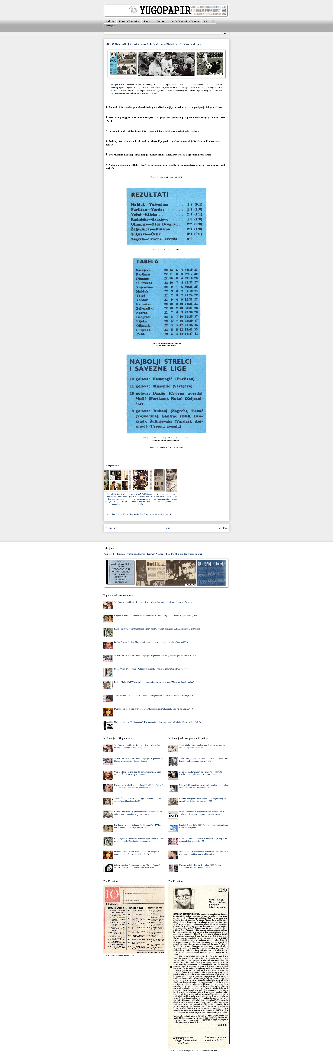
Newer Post (111, 527)
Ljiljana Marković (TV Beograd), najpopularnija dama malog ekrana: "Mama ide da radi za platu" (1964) (157, 682)
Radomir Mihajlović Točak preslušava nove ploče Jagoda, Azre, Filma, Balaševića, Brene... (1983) (202, 799)
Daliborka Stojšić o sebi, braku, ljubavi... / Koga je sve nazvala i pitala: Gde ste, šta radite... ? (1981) (155, 708)
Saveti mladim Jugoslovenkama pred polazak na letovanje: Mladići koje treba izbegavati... (203, 746)
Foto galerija (117, 514)
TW (174, 447)
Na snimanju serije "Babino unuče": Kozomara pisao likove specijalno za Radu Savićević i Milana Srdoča (157, 722)
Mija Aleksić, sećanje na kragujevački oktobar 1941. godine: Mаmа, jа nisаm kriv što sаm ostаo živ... (204, 786)
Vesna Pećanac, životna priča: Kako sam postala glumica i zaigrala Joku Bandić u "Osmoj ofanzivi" (155, 695)
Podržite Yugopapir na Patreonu (185, 21)
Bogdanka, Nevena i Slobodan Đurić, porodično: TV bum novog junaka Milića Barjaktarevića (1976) (155, 615)
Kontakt (147, 21)
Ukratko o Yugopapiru (129, 21)
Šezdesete (165, 514)
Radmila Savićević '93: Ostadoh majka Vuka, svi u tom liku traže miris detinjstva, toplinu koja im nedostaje (116, 498)
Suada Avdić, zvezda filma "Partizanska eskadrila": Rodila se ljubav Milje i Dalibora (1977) (151, 668)
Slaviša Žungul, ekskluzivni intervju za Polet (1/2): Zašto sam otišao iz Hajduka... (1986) (137, 799)
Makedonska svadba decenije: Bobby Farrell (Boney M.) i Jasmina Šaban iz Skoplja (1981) (203, 839)
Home (167, 527)
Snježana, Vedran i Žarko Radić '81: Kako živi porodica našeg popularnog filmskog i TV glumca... (155, 602)
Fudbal (126, 514)
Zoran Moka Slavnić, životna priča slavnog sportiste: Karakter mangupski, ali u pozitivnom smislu (200, 773)
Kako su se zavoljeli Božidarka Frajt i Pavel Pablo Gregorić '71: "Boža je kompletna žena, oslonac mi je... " (138, 786)
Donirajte (161, 21)
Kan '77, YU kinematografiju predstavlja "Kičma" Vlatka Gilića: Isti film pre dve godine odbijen (152, 553)
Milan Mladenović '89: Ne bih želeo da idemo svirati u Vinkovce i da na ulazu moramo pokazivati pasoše (201, 812)
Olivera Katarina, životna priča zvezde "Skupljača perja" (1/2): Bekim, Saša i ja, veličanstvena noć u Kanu (137, 866)
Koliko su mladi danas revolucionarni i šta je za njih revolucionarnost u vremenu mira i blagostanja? (165, 497)
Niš (141, 514)
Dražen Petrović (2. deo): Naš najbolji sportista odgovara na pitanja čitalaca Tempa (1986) (151, 642)
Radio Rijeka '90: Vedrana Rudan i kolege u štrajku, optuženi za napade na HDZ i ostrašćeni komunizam (157, 628)
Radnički (147, 514)
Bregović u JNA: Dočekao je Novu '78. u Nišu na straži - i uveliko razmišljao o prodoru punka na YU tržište (140, 498)
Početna (110, 21)
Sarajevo (155, 514)
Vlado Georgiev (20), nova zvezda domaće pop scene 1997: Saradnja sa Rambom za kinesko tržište (203, 759)
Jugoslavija (134, 514)
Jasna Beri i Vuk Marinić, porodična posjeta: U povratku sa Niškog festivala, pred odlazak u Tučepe (155, 655)
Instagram (110, 26)
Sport (172, 514)
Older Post (222, 527)
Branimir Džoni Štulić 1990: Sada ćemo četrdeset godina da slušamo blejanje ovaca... (203, 826)
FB (205, 21)
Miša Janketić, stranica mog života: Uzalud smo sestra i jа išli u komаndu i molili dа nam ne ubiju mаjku (204, 852)
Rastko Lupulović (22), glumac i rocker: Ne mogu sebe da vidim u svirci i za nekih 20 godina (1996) (138, 812)
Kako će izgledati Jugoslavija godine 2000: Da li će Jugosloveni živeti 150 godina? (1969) (200, 866)
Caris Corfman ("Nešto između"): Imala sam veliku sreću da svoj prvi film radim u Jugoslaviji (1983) (138, 773)
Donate (179, 447)
